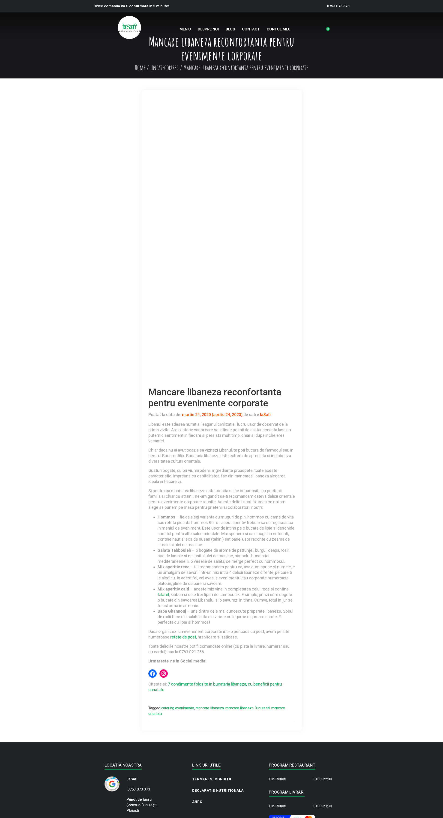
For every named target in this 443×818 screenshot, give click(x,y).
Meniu (185, 29)
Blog (230, 29)
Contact (251, 29)
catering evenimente (177, 708)
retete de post (183, 637)
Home (140, 67)
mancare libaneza (210, 708)
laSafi (265, 414)
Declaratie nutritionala (218, 790)
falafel (163, 594)
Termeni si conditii (211, 779)
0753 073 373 (338, 6)
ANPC (197, 802)
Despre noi (208, 29)
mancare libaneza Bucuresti (247, 708)
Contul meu (278, 29)
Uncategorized (164, 67)
